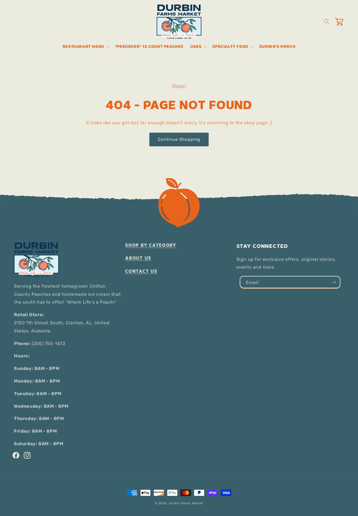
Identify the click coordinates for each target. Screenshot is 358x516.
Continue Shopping (179, 139)
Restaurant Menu (83, 46)
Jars (195, 46)
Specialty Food (230, 46)
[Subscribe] (334, 282)
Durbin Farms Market (186, 503)
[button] (85, 47)
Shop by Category (150, 245)
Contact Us (141, 271)
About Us (138, 258)
